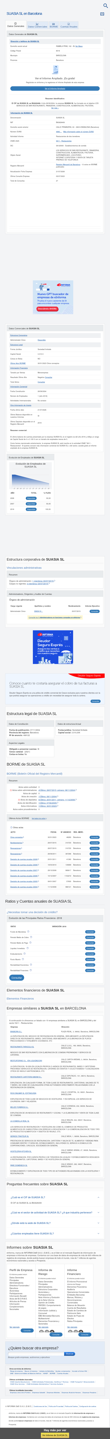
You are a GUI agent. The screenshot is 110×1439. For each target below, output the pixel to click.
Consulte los (54, 617)
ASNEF (45, 1373)
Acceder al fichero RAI (79, 1371)
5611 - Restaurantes (64, 141)
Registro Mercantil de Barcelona (68, 164)
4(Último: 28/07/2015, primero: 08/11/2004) (56, 790)
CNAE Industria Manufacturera (20, 1382)
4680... (59, 131)
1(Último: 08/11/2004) (47, 796)
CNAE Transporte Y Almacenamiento (82, 1382)
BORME (52, 1373)
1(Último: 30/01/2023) (47, 806)
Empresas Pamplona (89, 1392)
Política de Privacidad (56, 1406)
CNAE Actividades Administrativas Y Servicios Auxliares (45, 1384)
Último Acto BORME (18, 363)
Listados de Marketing (46, 1371)
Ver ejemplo (15, 1327)
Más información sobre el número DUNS (78, 131)
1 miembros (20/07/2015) (43, 581)
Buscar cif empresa (31, 1371)
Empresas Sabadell (38, 1392)
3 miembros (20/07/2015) (37, 583)
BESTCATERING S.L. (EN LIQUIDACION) (26, 1060)
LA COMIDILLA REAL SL (19, 1121)
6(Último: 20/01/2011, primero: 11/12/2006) (56, 799)
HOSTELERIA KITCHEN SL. (21, 1151)
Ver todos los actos (38, 818)
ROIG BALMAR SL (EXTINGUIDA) (23, 1093)
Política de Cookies (71, 1406)
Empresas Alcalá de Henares (71, 1392)
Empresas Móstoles (53, 1392)
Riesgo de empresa (16, 1371)
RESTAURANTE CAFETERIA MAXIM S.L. (26, 1077)
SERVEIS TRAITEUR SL (19, 1136)
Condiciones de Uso (40, 1406)
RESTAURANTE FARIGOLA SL (22, 1047)
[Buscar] (106, 6)
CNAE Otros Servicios (17, 1384)
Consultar (48, 377)
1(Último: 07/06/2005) (47, 803)
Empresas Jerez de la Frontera (20, 1392)
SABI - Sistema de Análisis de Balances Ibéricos (25, 1373)
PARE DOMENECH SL (18, 1165)
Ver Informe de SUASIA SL (55, 1435)
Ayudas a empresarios (63, 1371)
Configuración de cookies (87, 1406)
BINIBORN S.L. (16, 1031)
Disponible (42, 340)
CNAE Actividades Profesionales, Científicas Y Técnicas (50, 1382)
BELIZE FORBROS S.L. (19, 1107)
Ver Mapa (78, 46)
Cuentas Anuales (62, 1373)
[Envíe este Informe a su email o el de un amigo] (102, 14)
